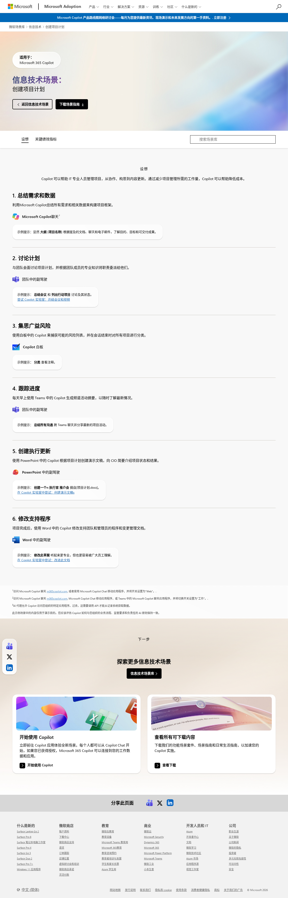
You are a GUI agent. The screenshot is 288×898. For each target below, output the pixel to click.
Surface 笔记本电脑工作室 (31, 842)
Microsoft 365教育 (112, 847)
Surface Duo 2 (24, 858)
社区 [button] (172, 7)
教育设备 (107, 836)
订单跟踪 (64, 853)
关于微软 (234, 836)
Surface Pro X (24, 847)
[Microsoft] (20, 6)
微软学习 (191, 847)
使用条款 (181, 890)
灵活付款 (64, 874)
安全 (231, 869)
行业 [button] (108, 7)
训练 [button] (158, 7)
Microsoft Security (154, 836)
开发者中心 (192, 836)
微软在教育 (108, 831)
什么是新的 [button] (191, 7)
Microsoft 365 (151, 847)
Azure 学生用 (109, 869)
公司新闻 (234, 842)
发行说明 (130, 890)
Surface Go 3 (24, 853)
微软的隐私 (235, 847)
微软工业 (149, 864)
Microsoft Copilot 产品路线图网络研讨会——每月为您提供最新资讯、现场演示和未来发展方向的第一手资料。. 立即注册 (142, 17)
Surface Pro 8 (24, 836)
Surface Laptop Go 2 (28, 831)
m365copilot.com (57, 591)
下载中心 (64, 836)
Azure (189, 831)
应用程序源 (192, 864)
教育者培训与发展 (112, 858)
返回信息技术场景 (35, 104)
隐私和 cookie (163, 890)
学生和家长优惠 (110, 864)
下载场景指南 (69, 104)
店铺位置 (64, 858)
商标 (217, 890)
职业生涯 (234, 831)
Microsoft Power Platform (158, 853)
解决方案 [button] (126, 7)
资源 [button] (143, 7)
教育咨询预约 (109, 853)
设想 (25, 139)
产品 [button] (94, 7)
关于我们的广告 (233, 890)
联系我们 (145, 890)
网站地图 (115, 890)
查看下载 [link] (169, 765)
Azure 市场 (192, 858)
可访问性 (234, 864)
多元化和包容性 (237, 858)
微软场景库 (17, 27)
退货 (61, 847)
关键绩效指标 (46, 139)
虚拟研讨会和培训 (69, 864)
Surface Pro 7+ (25, 864)
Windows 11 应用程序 (29, 869)
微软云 (147, 831)
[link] (76, 714)
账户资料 (64, 831)
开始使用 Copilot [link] (40, 765)
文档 (188, 842)
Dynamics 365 (151, 842)
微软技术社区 (193, 853)
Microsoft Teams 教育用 (115, 842)
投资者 (232, 853)
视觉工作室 (192, 869)
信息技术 (35, 27)
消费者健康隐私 (200, 890)
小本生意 (149, 869)
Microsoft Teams (153, 858)
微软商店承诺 (66, 869)
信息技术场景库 (142, 673)
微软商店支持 (66, 842)
